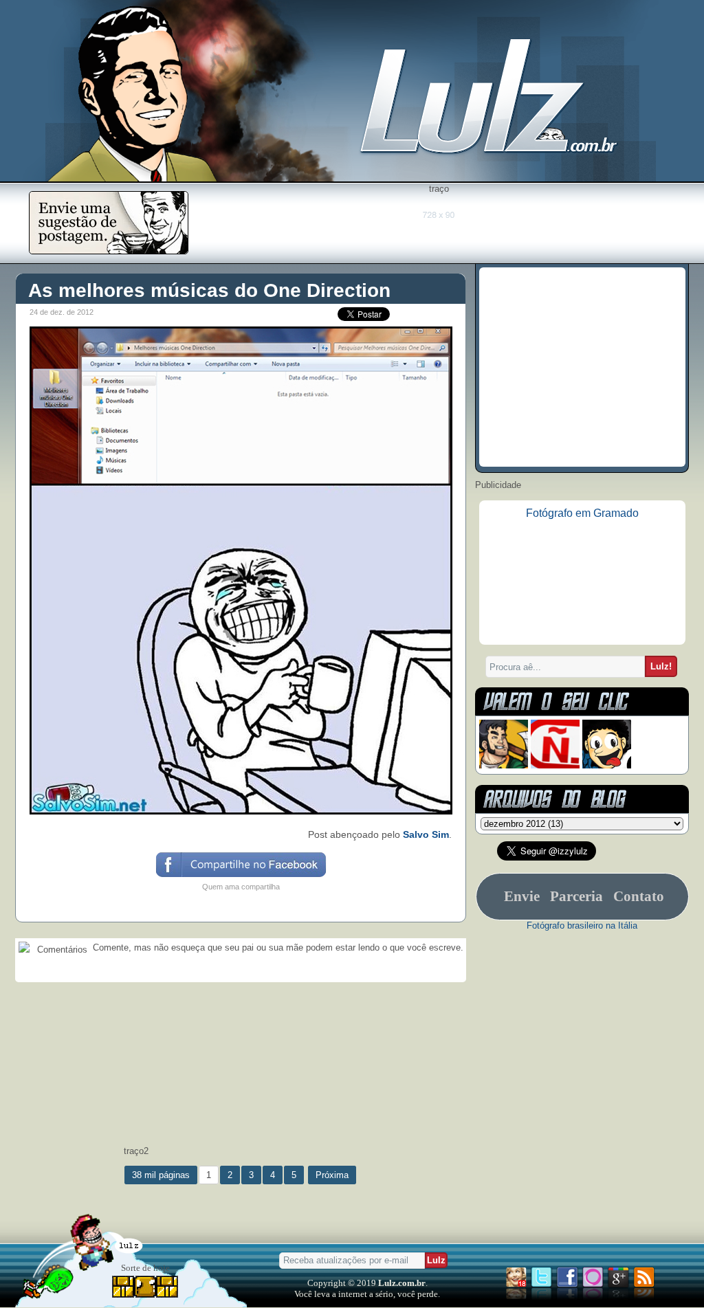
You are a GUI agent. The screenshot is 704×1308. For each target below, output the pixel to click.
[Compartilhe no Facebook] (240, 876)
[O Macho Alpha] (503, 765)
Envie (522, 896)
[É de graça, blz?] (109, 250)
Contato (638, 896)
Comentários (60, 949)
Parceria (576, 896)
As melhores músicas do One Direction (209, 290)
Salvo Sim (426, 834)
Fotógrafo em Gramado (582, 513)
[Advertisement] (438, 225)
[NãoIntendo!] (555, 765)
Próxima (332, 1175)
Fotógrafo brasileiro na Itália (582, 925)
